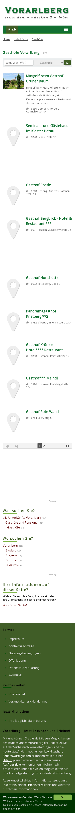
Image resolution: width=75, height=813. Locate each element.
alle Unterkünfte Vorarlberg (22, 518)
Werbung (15, 675)
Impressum (16, 639)
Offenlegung (17, 660)
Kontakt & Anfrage (21, 646)
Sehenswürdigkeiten (17, 756)
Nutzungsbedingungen (25, 653)
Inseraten (9, 785)
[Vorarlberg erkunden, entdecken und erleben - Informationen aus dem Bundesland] (37, 20)
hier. (17, 808)
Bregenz (11, 555)
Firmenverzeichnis (39, 785)
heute (7, 751)
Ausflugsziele (12, 764)
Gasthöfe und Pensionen (22, 522)
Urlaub (12, 29)
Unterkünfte (21, 39)
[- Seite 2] (68, 446)
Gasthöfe (37, 39)
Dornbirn (11, 560)
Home (6, 39)
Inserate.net (17, 694)
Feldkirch (11, 565)
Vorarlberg (10, 545)
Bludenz (11, 550)
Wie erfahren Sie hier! (15, 605)
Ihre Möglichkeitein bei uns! (27, 721)
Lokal (48, 751)
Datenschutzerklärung (24, 668)
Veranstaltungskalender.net (28, 701)
